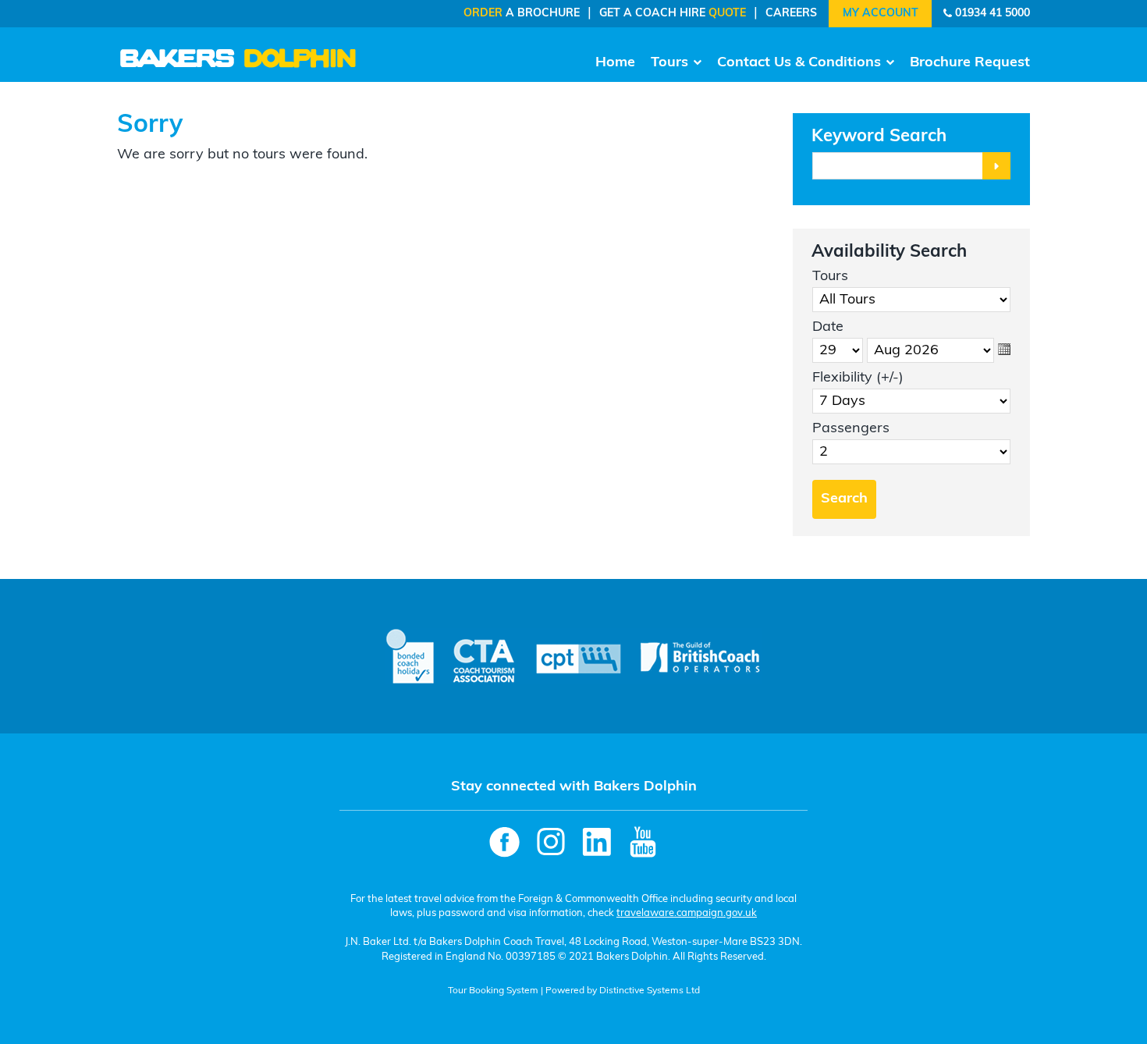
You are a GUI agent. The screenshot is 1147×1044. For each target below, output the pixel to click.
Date (827, 328)
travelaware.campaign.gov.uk (686, 913)
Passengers (851, 429)
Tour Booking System (493, 991)
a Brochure (521, 14)
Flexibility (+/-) (858, 378)
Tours (669, 63)
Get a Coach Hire (672, 14)
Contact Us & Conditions (799, 63)
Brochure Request (970, 63)
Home (615, 63)
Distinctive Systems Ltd (649, 991)
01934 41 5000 (992, 14)
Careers (791, 14)
